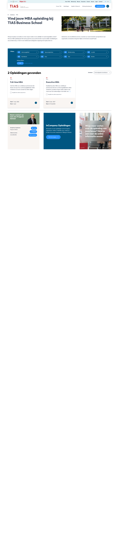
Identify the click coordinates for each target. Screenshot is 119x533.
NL (105, 1)
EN (108, 1)
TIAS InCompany (52, 137)
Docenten (83, 1)
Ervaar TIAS (58, 6)
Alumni (92, 1)
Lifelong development (87, 6)
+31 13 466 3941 (13, 134)
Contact (100, 1)
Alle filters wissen (27, 63)
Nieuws (78, 1)
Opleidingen (66, 6)
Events (88, 1)
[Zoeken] (107, 6)
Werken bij (73, 1)
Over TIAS (67, 1)
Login (96, 1)
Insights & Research (75, 6)
